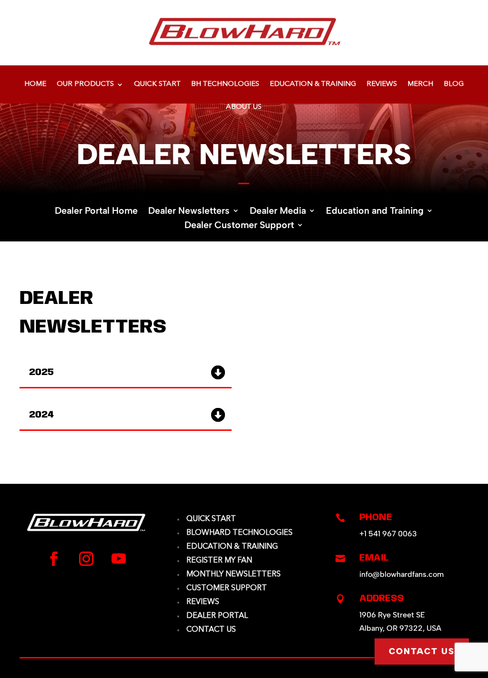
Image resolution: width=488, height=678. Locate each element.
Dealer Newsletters (189, 211)
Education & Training (313, 84)
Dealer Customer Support (239, 225)
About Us (244, 107)
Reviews (381, 84)
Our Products (85, 84)
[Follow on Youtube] (118, 558)
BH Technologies (225, 84)
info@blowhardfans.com (401, 574)
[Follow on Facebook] (54, 558)
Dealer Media (278, 211)
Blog (454, 84)
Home (35, 84)
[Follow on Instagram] (86, 558)
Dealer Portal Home (96, 211)
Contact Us (422, 651)
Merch (420, 84)
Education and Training (375, 211)
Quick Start (157, 84)
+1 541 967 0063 (388, 533)
